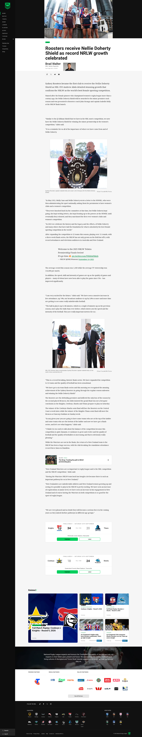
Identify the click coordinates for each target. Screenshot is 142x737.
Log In (6, 734)
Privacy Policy (36, 733)
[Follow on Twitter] (47, 703)
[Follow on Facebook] (43, 703)
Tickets (4, 46)
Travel (4, 19)
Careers (43, 733)
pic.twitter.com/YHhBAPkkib (85, 256)
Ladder (4, 24)
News (4, 13)
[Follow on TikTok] (40, 703)
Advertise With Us (59, 733)
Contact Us (51, 733)
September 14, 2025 (86, 259)
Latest (89, 539)
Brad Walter (53, 64)
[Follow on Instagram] (50, 703)
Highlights (67, 539)
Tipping (4, 36)
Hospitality (5, 49)
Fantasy (5, 33)
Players (5, 27)
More (4, 39)
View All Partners (78, 696)
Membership (5, 43)
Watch (4, 16)
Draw (4, 21)
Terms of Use (29, 733)
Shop (3, 51)
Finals (47, 42)
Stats (4, 30)
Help (47, 733)
